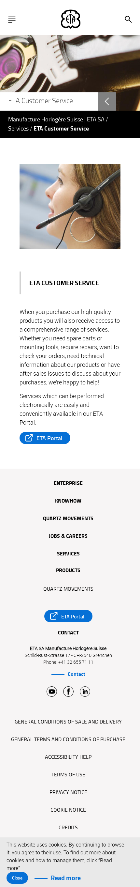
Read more (66, 878)
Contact (76, 674)
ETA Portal (49, 438)
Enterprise (68, 483)
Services (18, 128)
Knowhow (68, 501)
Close (17, 878)
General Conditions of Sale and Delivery (68, 722)
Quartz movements (68, 519)
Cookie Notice (68, 810)
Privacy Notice (68, 792)
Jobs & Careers (68, 536)
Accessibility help (68, 757)
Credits (68, 828)
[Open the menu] (13, 19)
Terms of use (68, 775)
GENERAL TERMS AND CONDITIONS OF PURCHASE (68, 739)
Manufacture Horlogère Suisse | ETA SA (56, 119)
